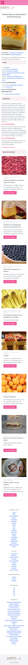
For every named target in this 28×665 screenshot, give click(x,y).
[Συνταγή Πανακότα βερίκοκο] (14, 383)
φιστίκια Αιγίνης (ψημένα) (12, 94)
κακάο (14, 525)
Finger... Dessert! (14, 604)
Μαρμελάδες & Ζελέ (14, 627)
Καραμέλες (14, 622)
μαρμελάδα (6, 353)
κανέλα (14, 535)
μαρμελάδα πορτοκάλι (16, 85)
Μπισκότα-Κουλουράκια (14, 602)
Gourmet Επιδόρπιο (14, 606)
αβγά (7, 177)
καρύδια (5, 310)
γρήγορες (14, 555)
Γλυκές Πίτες (14, 616)
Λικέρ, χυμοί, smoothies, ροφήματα (14, 625)
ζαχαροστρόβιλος (16, 54)
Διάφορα (14, 618)
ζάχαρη (7, 67)
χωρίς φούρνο (14, 570)
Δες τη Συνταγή (10, 193)
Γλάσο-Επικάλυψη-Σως (14, 613)
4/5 (14, 593)
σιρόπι (15, 311)
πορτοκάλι (10, 480)
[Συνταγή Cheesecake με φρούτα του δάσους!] (14, 254)
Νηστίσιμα (14, 642)
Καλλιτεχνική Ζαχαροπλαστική (14, 620)
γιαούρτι (14, 534)
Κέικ (14, 624)
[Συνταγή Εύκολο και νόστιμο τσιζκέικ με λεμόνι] (14, 424)
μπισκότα (5, 266)
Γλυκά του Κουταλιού (14, 615)
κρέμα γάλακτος (13, 69)
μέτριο (14, 579)
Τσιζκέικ (6, 355)
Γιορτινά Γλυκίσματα (14, 611)
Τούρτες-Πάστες (14, 634)
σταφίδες (14, 539)
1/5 (14, 588)
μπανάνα (15, 310)
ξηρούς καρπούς (14, 557)
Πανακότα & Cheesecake (16, 52)
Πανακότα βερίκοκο (9, 397)
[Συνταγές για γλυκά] (8, 8)
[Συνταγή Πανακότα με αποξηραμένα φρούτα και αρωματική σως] (14, 210)
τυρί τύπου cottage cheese (14, 76)
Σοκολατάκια (14, 638)
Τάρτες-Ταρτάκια (14, 640)
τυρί (4, 177)
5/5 (14, 595)
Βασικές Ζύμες (14, 607)
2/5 (14, 589)
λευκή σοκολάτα (14, 561)
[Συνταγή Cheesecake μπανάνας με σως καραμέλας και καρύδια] (14, 299)
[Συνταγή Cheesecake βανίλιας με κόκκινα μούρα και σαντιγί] (14, 165)
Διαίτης (14, 643)
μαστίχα (14, 564)
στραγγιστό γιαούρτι (12, 71)
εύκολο (14, 577)
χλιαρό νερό (8, 87)
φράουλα (14, 532)
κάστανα (14, 566)
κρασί (9, 222)
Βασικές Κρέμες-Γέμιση (14, 609)
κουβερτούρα (14, 541)
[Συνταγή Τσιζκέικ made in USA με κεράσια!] (14, 467)
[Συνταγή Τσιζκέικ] (14, 340)
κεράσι (5, 480)
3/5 (14, 591)
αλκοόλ (14, 523)
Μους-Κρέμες (14, 629)
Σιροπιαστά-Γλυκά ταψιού (14, 636)
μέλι (14, 528)
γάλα (10, 394)
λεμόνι (19, 177)
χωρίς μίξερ (14, 553)
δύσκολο (14, 580)
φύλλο (14, 546)
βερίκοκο (5, 394)
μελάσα (11, 311)
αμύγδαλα (14, 521)
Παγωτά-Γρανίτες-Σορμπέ (14, 631)
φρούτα (5, 178)
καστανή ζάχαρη (14, 544)
